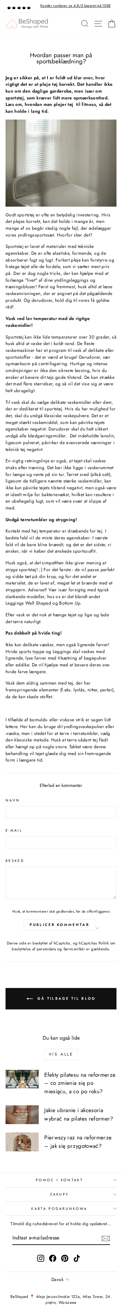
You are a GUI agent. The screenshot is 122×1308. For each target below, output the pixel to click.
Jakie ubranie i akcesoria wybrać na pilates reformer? (78, 1114)
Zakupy (59, 1194)
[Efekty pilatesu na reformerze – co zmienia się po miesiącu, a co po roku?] (22, 1079)
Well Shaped (38, 603)
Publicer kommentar (59, 924)
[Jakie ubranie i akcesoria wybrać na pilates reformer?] (22, 1114)
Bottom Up (69, 603)
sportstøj (15, 98)
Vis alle (61, 1054)
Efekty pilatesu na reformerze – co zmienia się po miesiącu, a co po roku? (79, 1083)
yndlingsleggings (71, 280)
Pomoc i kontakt (59, 1180)
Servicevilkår (74, 949)
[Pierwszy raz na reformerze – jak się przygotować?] (22, 1142)
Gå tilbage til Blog (65, 998)
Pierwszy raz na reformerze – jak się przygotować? (78, 1142)
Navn (13, 800)
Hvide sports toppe (25, 651)
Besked (15, 860)
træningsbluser (20, 286)
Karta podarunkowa (59, 1208)
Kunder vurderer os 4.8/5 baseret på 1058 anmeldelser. (75, 8)
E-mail (14, 830)
